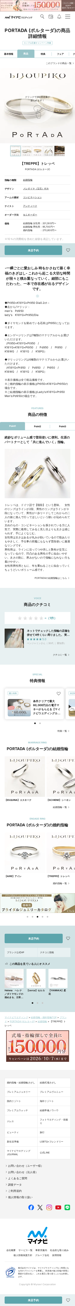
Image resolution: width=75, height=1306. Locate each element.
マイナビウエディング (16, 1017)
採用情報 (57, 1255)
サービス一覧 (25, 1250)
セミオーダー (30, 214)
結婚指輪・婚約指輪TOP (44, 1017)
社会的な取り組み (59, 1250)
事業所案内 (41, 1250)
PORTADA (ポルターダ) (22, 1021)
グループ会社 (42, 1255)
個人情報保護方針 (22, 1255)
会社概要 (11, 1250)
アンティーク (30, 205)
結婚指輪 (27, 179)
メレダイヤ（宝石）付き (36, 188)
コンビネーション (32, 197)
